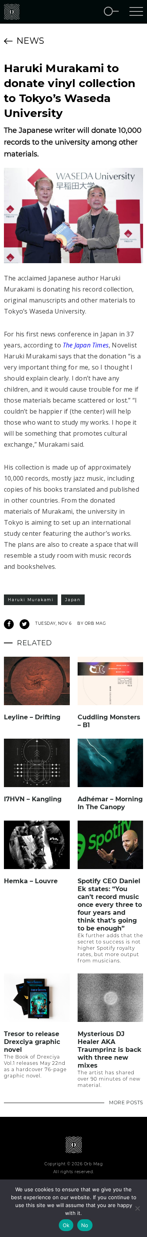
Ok (66, 1225)
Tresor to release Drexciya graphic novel (32, 1041)
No (85, 1225)
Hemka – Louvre (31, 881)
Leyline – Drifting (32, 717)
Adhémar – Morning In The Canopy (110, 803)
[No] (137, 1208)
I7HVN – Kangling (33, 799)
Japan (73, 599)
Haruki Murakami (31, 599)
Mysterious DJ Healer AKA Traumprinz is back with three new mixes (110, 1049)
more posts (126, 1102)
